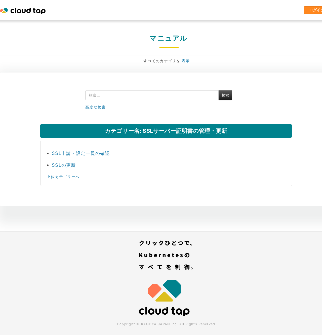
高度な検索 (95, 107)
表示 (186, 60)
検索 (225, 95)
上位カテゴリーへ (63, 176)
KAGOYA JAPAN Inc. (159, 324)
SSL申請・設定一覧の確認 (81, 153)
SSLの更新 (64, 165)
